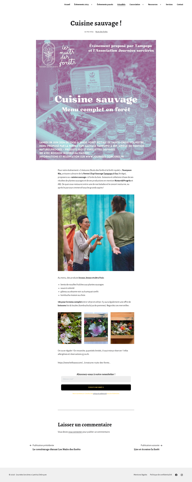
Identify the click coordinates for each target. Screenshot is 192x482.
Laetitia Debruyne (39, 475)
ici (83, 354)
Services (169, 5)
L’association (135, 5)
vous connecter (75, 432)
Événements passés (105, 5)
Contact (180, 5)
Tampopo (108, 173)
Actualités (121, 5)
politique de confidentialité (100, 393)
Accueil (67, 5)
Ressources (153, 5)
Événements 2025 (81, 5)
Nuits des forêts (101, 32)
